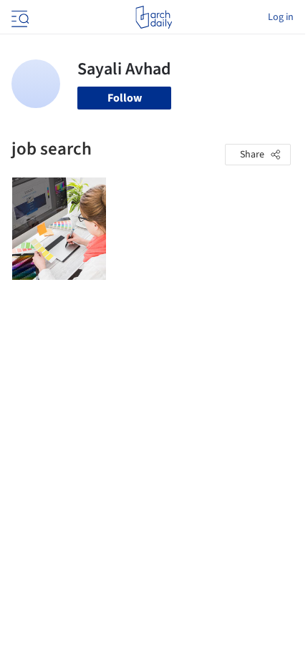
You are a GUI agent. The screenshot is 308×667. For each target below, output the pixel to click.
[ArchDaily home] (153, 17)
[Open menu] (19, 17)
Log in (281, 17)
